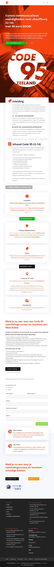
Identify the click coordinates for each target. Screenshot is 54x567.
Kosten (27, 253)
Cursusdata (27, 200)
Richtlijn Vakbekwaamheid (27, 230)
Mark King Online (28, 565)
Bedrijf (9, 389)
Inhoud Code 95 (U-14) (26, 144)
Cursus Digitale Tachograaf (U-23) (14, 547)
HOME (7, 505)
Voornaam (9, 393)
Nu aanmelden (14, 43)
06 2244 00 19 (32, 542)
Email (8, 415)
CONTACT (8, 514)
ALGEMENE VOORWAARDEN (13, 516)
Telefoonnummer (11, 408)
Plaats (8, 401)
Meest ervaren (17, 430)
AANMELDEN (9, 507)
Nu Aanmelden (26, 219)
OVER (7, 511)
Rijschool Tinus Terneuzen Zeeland (31, 563)
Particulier (10, 387)
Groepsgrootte (27, 305)
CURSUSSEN (9, 509)
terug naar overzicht (20, 187)
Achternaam (31, 393)
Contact (33, 479)
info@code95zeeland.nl (34, 547)
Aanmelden (26, 266)
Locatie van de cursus (27, 278)
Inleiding (18, 101)
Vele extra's (16, 444)
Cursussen (12, 369)
